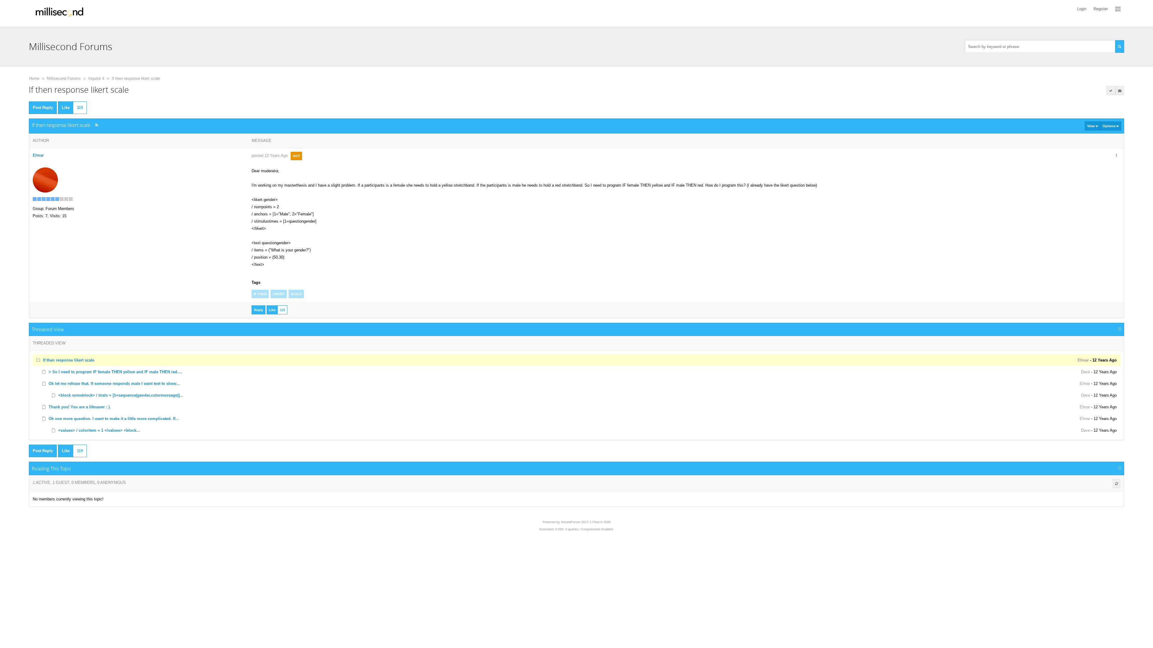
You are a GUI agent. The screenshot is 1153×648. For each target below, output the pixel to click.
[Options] (1116, 156)
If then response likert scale (136, 78)
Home (34, 78)
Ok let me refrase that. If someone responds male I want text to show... (114, 383)
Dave (1085, 372)
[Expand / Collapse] (1119, 329)
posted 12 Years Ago (270, 155)
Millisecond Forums (64, 78)
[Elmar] (45, 179)
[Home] (59, 13)
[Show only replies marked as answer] (1110, 90)
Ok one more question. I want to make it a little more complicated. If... (114, 418)
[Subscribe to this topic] (1119, 90)
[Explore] (1118, 9)
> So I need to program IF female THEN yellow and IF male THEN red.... (115, 372)
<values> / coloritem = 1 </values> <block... (99, 430)
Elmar (38, 155)
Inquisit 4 (96, 78)
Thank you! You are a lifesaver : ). (80, 407)
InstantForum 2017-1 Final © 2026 (586, 522)
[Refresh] (1116, 483)
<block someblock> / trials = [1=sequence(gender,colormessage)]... (120, 395)
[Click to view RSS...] (96, 125)
